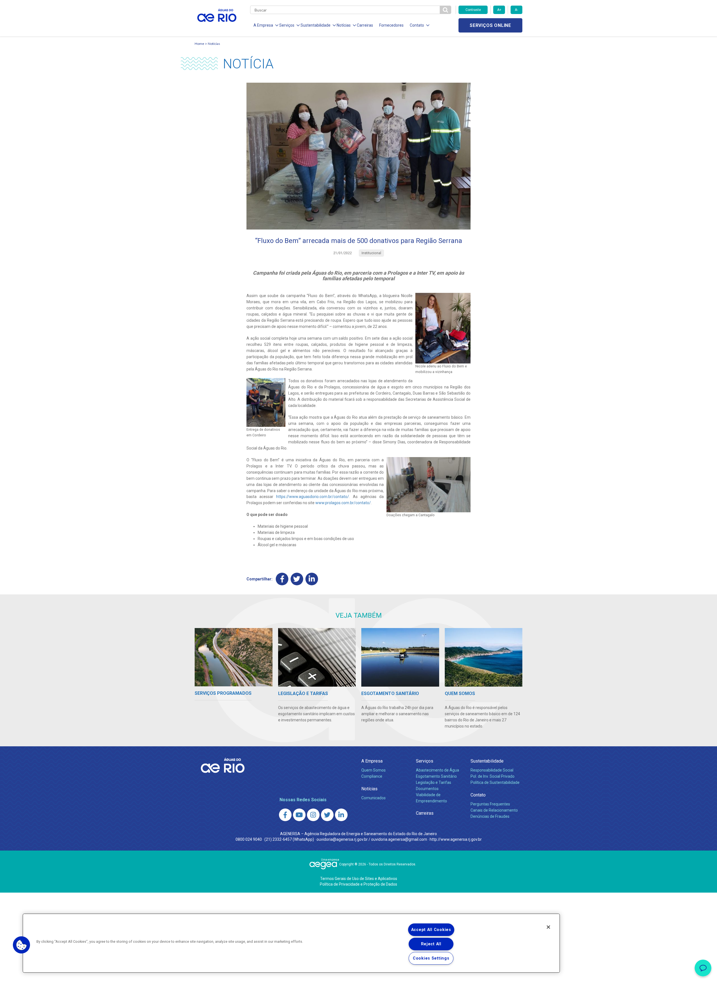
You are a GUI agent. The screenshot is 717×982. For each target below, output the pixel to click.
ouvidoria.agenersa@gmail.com (399, 839)
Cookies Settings (431, 958)
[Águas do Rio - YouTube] (299, 815)
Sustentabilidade (487, 761)
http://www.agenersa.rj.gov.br (456, 839)
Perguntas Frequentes (490, 804)
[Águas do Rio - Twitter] (327, 815)
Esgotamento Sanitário (436, 776)
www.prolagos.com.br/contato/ (343, 503)
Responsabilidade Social (492, 770)
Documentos (427, 788)
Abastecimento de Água (437, 770)
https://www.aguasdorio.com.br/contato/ (312, 496)
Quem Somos (373, 770)
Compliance (371, 776)
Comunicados (373, 798)
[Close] (548, 927)
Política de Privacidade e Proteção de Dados (358, 884)
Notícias (214, 43)
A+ (499, 10)
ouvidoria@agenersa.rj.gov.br (342, 839)
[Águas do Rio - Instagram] (313, 815)
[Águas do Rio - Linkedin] (341, 815)
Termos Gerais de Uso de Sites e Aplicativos (358, 878)
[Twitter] (297, 579)
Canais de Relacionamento (494, 810)
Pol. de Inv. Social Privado (493, 776)
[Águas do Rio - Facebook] (285, 815)
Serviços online (490, 25)
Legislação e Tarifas (433, 782)
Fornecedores (391, 25)
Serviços (424, 761)
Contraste (473, 10)
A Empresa (372, 761)
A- (516, 10)
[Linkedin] (312, 579)
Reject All (431, 944)
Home (199, 43)
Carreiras (365, 25)
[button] (22, 945)
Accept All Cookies (431, 929)
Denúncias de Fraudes (490, 816)
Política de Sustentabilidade (495, 782)
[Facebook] (282, 579)
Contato (478, 795)
